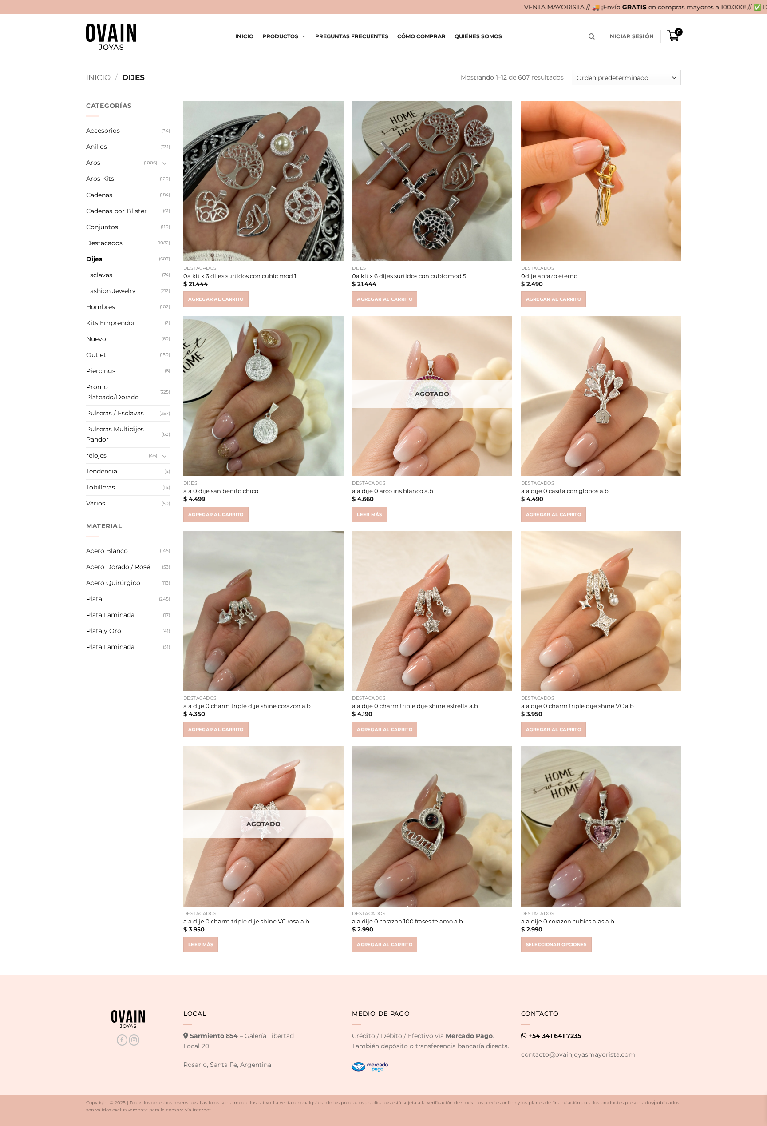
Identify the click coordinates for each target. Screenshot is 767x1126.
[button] (631, 36)
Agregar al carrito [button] (216, 299)
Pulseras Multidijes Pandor (115, 434)
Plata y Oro (103, 631)
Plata (94, 599)
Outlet (96, 355)
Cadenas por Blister (116, 211)
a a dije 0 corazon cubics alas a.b (567, 921)
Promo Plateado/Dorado (112, 392)
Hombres (100, 307)
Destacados (104, 243)
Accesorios (103, 131)
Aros (93, 163)
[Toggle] (164, 163)
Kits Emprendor (110, 323)
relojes (96, 455)
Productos (280, 36)
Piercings (100, 371)
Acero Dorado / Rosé (118, 567)
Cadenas (99, 195)
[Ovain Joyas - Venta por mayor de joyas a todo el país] (111, 36)
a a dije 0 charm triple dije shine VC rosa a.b (246, 921)
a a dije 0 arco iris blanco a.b (392, 490)
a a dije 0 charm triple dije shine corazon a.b (247, 705)
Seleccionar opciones (556, 944)
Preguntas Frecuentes (351, 36)
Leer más (369, 514)
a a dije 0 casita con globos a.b (565, 490)
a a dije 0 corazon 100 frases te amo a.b (407, 921)
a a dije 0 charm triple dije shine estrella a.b (415, 705)
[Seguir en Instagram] (134, 1040)
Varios (95, 503)
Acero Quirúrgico (113, 583)
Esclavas (99, 275)
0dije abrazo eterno (549, 275)
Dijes (94, 259)
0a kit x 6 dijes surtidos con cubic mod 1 (240, 275)
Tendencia (101, 471)
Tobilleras (100, 487)
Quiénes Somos (478, 36)
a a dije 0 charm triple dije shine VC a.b (577, 705)
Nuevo (96, 339)
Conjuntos (102, 227)
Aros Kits (100, 179)
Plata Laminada (110, 615)
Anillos (96, 147)
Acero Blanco (107, 551)
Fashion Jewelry (111, 291)
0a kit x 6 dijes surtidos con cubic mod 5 (409, 275)
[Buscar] (592, 36)
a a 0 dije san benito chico (220, 490)
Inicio (244, 36)
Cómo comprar (421, 36)
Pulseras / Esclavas (115, 413)
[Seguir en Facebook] (122, 1040)
